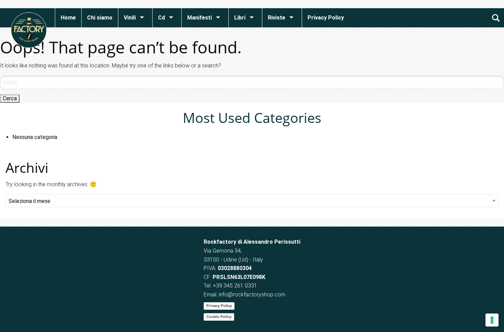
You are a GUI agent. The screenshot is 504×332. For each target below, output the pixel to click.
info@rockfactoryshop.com (252, 294)
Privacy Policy (219, 305)
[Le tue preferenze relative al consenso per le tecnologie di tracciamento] (492, 320)
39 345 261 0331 (236, 285)
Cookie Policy (218, 316)
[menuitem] (68, 17)
